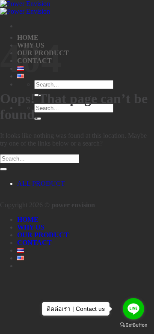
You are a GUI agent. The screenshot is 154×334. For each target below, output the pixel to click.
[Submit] (3, 169)
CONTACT (34, 242)
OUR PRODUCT (43, 235)
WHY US (30, 227)
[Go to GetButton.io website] (133, 325)
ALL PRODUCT (41, 183)
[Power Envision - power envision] (25, 7)
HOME (27, 219)
